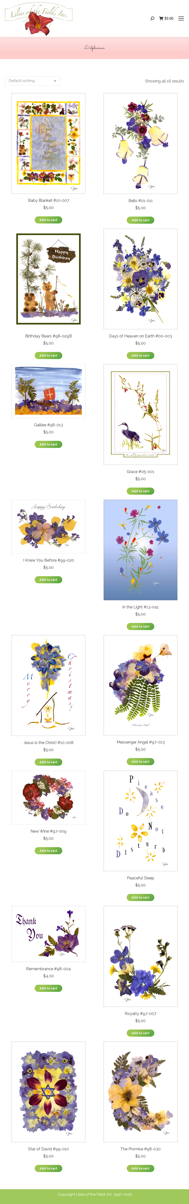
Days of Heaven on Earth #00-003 (140, 336)
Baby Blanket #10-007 (48, 200)
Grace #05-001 (140, 471)
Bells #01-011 (140, 200)
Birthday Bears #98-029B (48, 336)
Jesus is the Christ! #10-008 (49, 742)
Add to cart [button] (48, 220)
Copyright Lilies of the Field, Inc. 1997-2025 (95, 1194)
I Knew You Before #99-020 (48, 560)
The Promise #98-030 (140, 1149)
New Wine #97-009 (48, 831)
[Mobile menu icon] (181, 18)
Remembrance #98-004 (48, 968)
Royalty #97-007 (140, 1013)
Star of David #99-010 (48, 1149)
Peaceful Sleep (140, 878)
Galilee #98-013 (48, 425)
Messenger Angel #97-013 (141, 742)
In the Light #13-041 (140, 607)
